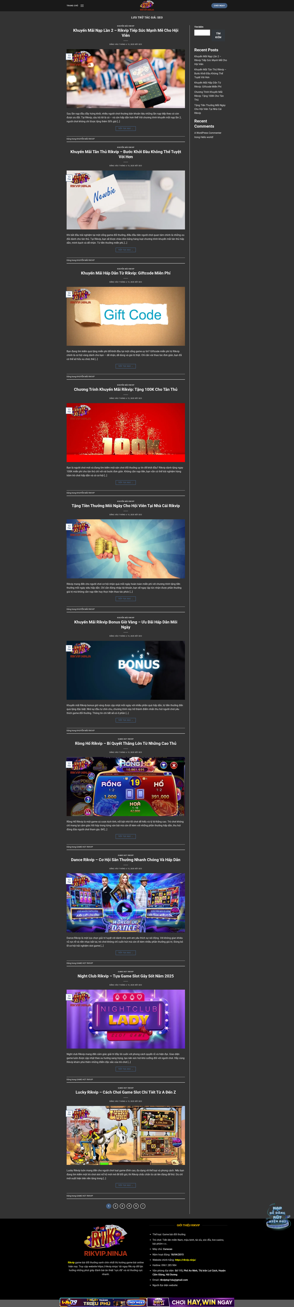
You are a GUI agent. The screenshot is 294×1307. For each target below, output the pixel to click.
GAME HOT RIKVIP (126, 739)
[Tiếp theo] (142, 1206)
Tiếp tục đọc (125, 128)
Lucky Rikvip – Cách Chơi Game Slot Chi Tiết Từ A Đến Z (126, 1092)
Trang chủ (72, 5)
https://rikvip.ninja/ (108, 1266)
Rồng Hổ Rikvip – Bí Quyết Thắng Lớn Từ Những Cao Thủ (125, 743)
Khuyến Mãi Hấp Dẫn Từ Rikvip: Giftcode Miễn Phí (125, 273)
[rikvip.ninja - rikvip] (147, 5)
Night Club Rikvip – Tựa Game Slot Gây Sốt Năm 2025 (126, 976)
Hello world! (207, 137)
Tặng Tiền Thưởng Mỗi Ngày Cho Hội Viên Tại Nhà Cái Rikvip (126, 505)
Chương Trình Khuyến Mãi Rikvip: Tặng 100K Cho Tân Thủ (125, 389)
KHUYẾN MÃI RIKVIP (125, 26)
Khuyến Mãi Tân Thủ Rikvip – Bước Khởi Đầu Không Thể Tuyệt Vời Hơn (210, 73)
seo (160, 17)
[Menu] (82, 5)
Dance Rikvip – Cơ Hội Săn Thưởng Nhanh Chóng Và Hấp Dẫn (125, 859)
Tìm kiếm (198, 27)
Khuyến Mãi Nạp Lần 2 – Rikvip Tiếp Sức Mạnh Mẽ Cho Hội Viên (210, 60)
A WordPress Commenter (207, 132)
